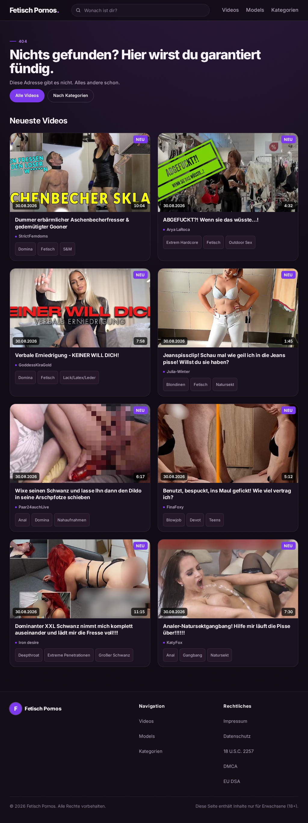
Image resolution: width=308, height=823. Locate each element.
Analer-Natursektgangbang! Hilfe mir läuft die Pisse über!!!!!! (226, 629)
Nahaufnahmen (71, 519)
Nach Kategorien (70, 95)
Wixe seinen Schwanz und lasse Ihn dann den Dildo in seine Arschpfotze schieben (78, 494)
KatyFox (174, 642)
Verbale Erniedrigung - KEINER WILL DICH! (67, 355)
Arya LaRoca (178, 229)
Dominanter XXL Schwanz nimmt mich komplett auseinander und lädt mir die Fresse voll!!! (73, 629)
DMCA (230, 766)
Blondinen (175, 384)
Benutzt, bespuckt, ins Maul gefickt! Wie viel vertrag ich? (227, 494)
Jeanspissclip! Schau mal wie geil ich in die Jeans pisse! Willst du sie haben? (224, 358)
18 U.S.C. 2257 (238, 751)
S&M (67, 249)
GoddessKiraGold (35, 364)
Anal (22, 519)
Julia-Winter (178, 371)
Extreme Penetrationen (69, 655)
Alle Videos (27, 95)
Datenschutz (237, 736)
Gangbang (192, 655)
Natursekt (225, 384)
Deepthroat (28, 655)
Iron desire (29, 642)
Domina (25, 249)
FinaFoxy (175, 507)
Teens (214, 519)
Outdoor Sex (240, 242)
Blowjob (173, 519)
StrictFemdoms (33, 236)
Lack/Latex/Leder (79, 377)
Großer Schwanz (114, 655)
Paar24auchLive (34, 507)
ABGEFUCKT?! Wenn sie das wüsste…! (211, 220)
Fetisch (48, 249)
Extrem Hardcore (182, 242)
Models (255, 10)
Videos (230, 10)
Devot (195, 519)
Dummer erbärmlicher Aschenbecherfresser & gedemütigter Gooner (72, 223)
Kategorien (284, 10)
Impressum (235, 721)
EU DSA (231, 781)
